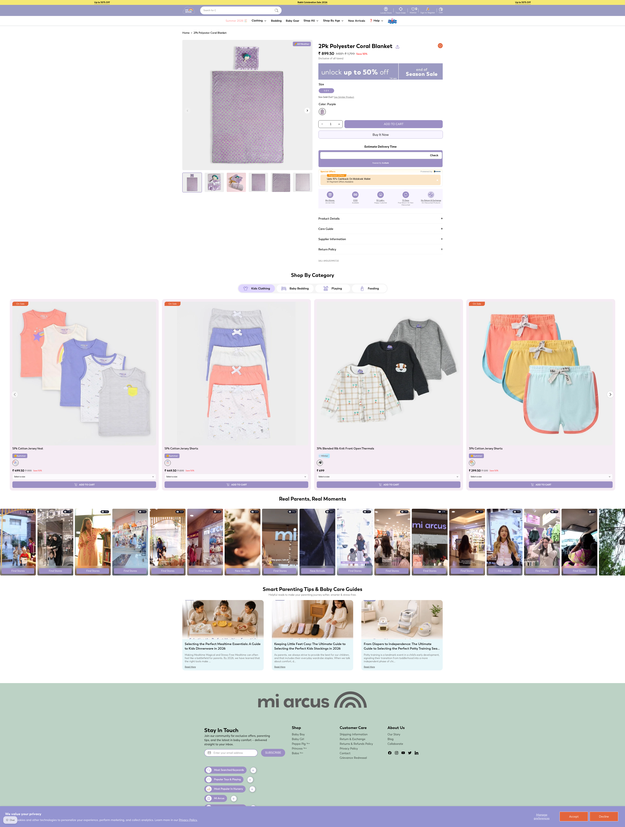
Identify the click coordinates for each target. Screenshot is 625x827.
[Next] (307, 110)
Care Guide (325, 229)
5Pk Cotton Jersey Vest (27, 448)
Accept (574, 816)
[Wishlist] (413, 9)
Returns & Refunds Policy (356, 744)
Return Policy (327, 249)
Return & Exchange (352, 739)
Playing (337, 288)
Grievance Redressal (353, 758)
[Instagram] (396, 753)
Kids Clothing (260, 288)
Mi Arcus (219, 798)
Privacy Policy (349, 748)
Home (186, 33)
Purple (322, 111)
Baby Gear (292, 21)
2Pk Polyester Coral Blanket (210, 33)
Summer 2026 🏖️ (236, 21)
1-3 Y (326, 90)
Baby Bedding (299, 288)
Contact (345, 753)
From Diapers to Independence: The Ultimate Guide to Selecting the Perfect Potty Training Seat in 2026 (401, 648)
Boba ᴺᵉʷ (297, 753)
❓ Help (374, 20)
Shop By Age (332, 20)
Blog (391, 739)
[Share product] (397, 46)
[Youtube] (403, 753)
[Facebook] (390, 753)
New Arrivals (356, 21)
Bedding (276, 21)
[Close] (276, 10)
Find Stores (18, 571)
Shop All (310, 20)
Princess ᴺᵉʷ (299, 748)
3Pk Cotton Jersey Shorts (485, 448)
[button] (610, 394)
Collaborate (395, 744)
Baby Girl (298, 739)
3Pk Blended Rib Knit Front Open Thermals (345, 448)
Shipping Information (354, 734)
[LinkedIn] (416, 753)
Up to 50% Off (102, 2)
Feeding (373, 288)
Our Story (394, 734)
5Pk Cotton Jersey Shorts (181, 448)
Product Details (329, 218)
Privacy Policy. (188, 820)
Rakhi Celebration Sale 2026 (312, 2)
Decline (604, 816)
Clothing (258, 20)
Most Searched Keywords (229, 770)
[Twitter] (410, 753)
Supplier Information (332, 239)
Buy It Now (381, 135)
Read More (190, 667)
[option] (247, 106)
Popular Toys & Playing (227, 779)
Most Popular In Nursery (228, 789)
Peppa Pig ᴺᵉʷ (301, 744)
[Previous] (187, 110)
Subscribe (273, 753)
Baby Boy (298, 734)
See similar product (344, 97)
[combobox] (241, 10)
